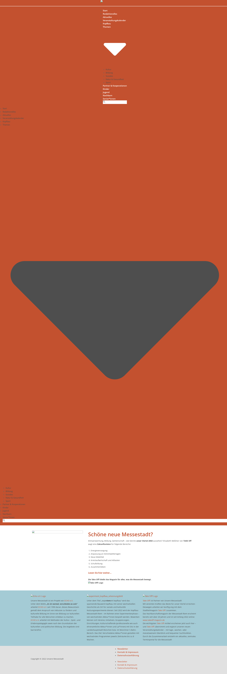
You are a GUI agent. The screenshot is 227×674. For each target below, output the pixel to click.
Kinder (106, 89)
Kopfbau (107, 23)
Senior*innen (109, 98)
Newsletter (122, 648)
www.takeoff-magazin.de (154, 620)
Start (105, 10)
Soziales (109, 76)
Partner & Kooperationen (115, 85)
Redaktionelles (110, 13)
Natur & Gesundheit (115, 79)
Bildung (109, 72)
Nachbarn (107, 95)
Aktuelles (107, 17)
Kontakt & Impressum (127, 652)
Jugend (106, 92)
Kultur (108, 69)
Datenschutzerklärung (128, 655)
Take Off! (146, 600)
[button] (104, 102)
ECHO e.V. (68, 600)
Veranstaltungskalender (114, 20)
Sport (108, 82)
